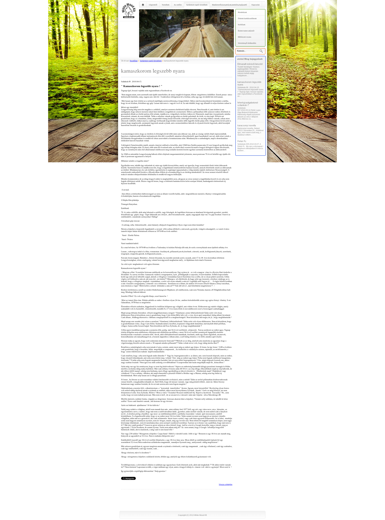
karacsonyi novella (246, 125)
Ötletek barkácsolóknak (247, 18)
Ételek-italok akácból (246, 31)
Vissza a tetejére (225, 484)
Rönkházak (242, 12)
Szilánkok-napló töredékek (196, 5)
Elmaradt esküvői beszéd (249, 64)
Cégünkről (153, 5)
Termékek (165, 5)
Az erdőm (178, 5)
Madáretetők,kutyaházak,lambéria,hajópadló (229, 5)
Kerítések (241, 25)
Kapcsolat (256, 5)
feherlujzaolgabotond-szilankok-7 (247, 103)
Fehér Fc (241, 141)
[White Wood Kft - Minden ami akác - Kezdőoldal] (143, 7)
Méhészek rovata (244, 37)
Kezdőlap (134, 61)
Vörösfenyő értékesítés (247, 43)
